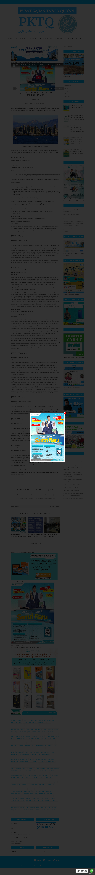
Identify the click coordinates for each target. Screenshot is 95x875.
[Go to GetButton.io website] (91, 873)
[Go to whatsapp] (91, 871)
